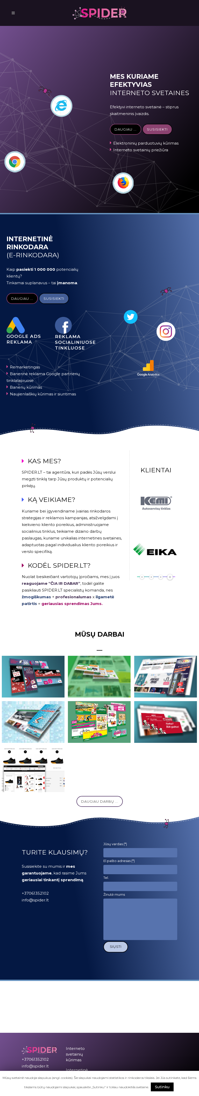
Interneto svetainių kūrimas (75, 1054)
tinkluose (70, 348)
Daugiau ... (126, 129)
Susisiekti (157, 129)
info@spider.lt (35, 900)
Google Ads (23, 336)
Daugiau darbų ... (99, 801)
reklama (19, 342)
